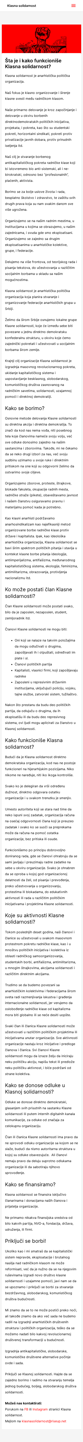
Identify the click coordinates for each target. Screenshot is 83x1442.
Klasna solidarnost (21, 6)
